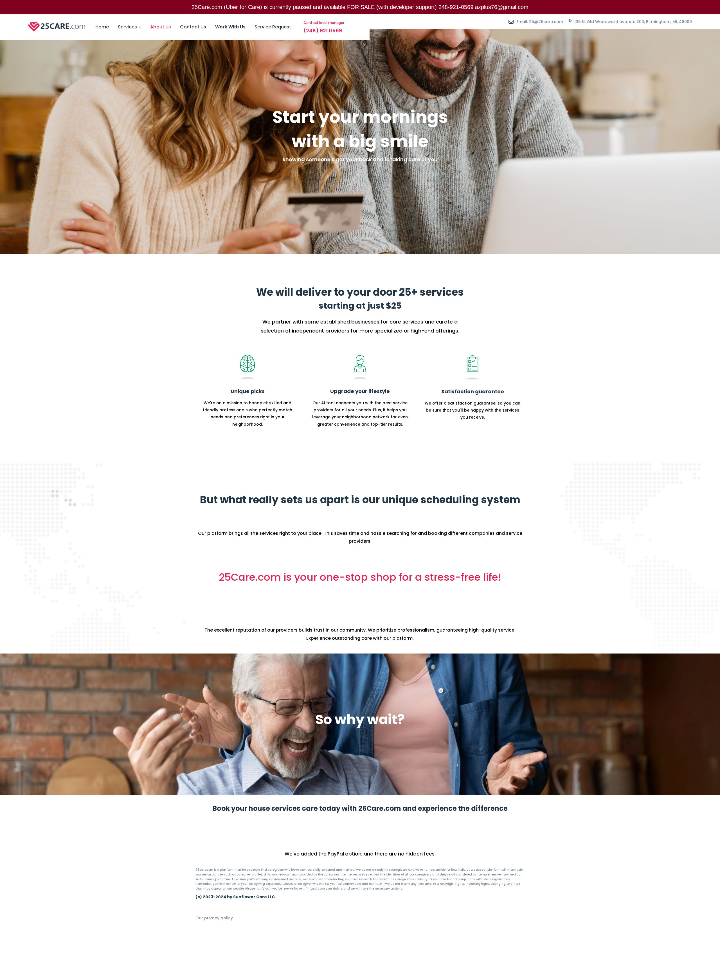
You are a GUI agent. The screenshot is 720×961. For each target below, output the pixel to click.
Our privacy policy (214, 918)
